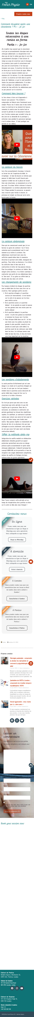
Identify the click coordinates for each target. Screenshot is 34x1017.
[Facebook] (12, 720)
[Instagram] (17, 720)
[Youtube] (22, 720)
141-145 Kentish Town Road (8, 983)
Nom (5, 777)
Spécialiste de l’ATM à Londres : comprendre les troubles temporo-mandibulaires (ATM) (21, 683)
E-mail (5, 785)
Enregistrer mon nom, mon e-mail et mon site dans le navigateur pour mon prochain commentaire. (16, 806)
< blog (3, 18)
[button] (27, 4)
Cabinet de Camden (7, 981)
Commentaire (7, 748)
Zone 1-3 (3, 1007)
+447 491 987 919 (6, 1009)
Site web (6, 794)
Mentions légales (20, 1014)
